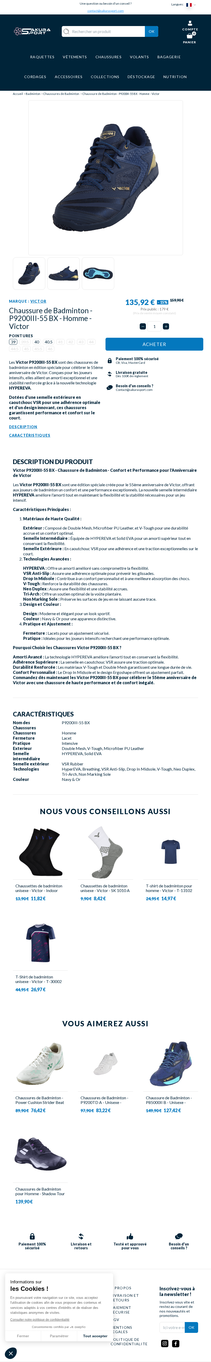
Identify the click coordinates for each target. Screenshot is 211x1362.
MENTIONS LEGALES (121, 1329)
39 (13, 341)
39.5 (25, 341)
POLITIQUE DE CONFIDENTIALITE (129, 1341)
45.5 (38, 348)
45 (26, 348)
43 (81, 341)
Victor (38, 301)
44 (91, 341)
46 (50, 348)
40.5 (48, 341)
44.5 (15, 348)
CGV (115, 1319)
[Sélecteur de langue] (192, 4)
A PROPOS (121, 1288)
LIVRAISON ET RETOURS (125, 1297)
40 (36, 341)
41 (60, 341)
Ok (151, 31)
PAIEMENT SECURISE (121, 1309)
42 (70, 341)
